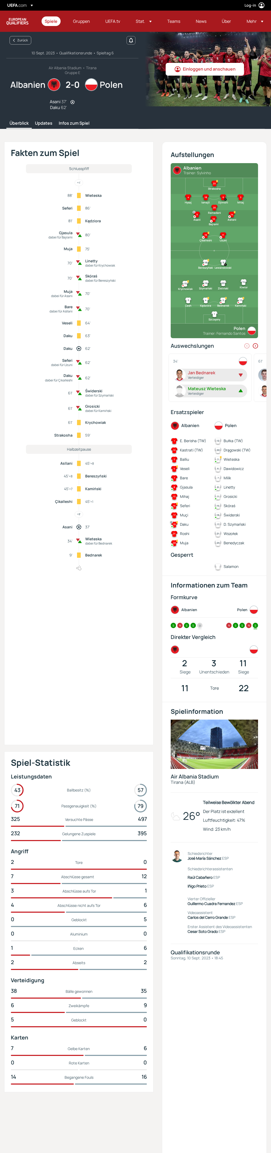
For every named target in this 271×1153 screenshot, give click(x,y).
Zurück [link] (22, 40)
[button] (143, 21)
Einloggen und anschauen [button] (209, 69)
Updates (43, 123)
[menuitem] (52, 21)
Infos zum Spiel (74, 123)
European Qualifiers (17, 21)
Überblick (19, 123)
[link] (51, 21)
